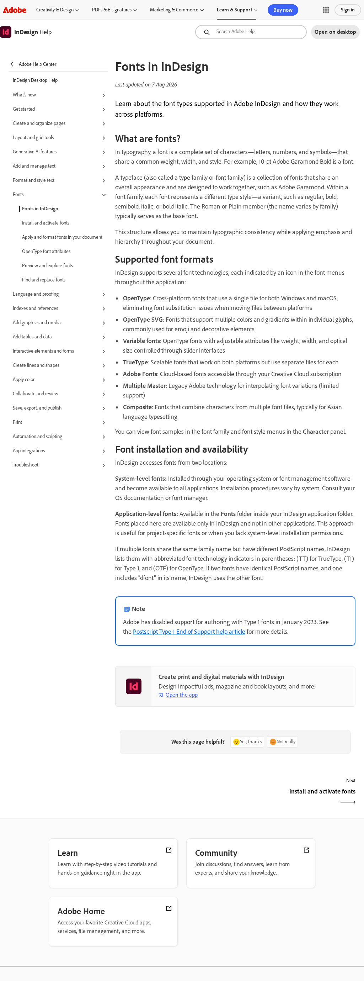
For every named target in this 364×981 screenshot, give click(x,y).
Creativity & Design (55, 10)
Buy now (283, 10)
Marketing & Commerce (174, 10)
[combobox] (251, 32)
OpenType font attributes (46, 251)
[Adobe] (14, 10)
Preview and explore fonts (47, 266)
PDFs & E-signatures (112, 10)
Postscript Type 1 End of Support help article (189, 631)
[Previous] (174, 797)
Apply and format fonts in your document (62, 237)
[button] (326, 10)
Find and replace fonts (43, 280)
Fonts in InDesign (40, 209)
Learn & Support (234, 10)
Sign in (348, 10)
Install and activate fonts (45, 223)
